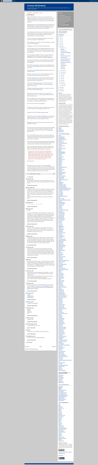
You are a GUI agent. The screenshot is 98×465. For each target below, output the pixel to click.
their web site (52, 141)
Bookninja (60, 164)
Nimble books (61, 265)
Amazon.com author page (63, 31)
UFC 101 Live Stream (31, 323)
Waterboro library (62, 366)
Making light (61, 242)
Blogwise (60, 418)
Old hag (60, 271)
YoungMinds (29, 46)
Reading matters (61, 291)
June (28, 259)
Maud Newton (61, 131)
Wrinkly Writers (31, 25)
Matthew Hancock (62, 246)
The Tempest (61, 348)
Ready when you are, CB (63, 295)
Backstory (60, 149)
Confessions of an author (63, 187)
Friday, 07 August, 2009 (31, 327)
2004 (61, 90)
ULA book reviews (62, 362)
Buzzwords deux (61, 177)
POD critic (60, 283)
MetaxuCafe (61, 247)
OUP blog (40, 108)
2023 (61, 36)
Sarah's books (61, 302)
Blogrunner (60, 414)
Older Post (54, 346)
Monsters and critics (62, 256)
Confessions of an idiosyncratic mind (65, 188)
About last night (61, 141)
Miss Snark (60, 252)
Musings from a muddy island (64, 260)
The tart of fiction (62, 347)
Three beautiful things (62, 355)
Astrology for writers (62, 148)
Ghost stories (63, 63)
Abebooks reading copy (62, 139)
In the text (60, 221)
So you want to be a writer (63, 313)
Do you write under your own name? (65, 199)
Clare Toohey (48, 51)
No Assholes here (64, 65)
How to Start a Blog (62, 429)
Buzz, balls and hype (62, 175)
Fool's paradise (61, 204)
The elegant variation (62, 328)
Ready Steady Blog (62, 294)
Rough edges (61, 299)
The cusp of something (62, 327)
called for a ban (29, 56)
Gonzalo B (29, 202)
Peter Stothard (61, 278)
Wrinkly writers (61, 382)
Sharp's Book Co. (61, 400)
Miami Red (60, 249)
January (62, 85)
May (62, 78)
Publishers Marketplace (63, 396)
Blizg (59, 405)
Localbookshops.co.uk (62, 394)
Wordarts (60, 367)
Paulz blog (60, 380)
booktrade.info (49, 57)
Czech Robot (61, 194)
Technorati (60, 434)
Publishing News (61, 397)
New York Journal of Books (63, 395)
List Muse (60, 237)
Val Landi (60, 363)
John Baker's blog (61, 226)
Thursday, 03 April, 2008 (31, 299)
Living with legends (62, 238)
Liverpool (42, 112)
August (62, 73)
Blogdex (60, 409)
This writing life (61, 353)
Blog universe (61, 416)
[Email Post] (53, 173)
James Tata (60, 225)
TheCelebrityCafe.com (62, 390)
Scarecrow (60, 303)
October (62, 70)
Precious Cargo (61, 285)
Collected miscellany (62, 186)
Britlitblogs (60, 174)
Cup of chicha (61, 193)
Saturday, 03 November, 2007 (32, 257)
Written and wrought (62, 370)
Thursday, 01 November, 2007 (32, 185)
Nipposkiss (60, 266)
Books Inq (60, 168)
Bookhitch (60, 388)
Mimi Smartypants (62, 250)
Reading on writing (62, 293)
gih (27, 330)
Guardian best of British (63, 428)
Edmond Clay (29, 122)
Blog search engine (62, 415)
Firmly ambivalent (62, 202)
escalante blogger (30, 336)
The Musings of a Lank (62, 336)
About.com (60, 140)
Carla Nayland (61, 182)
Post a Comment (29, 342)
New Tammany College (63, 264)
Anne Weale (63, 66)
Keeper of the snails (62, 232)
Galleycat (60, 129)
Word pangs (60, 368)
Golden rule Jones (62, 212)
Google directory (61, 426)
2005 (61, 89)
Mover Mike (61, 259)
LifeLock (28, 309)
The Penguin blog (61, 337)
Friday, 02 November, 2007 (31, 245)
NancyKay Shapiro (62, 261)
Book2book (60, 387)
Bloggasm (60, 155)
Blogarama (60, 406)
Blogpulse (60, 413)
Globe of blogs (61, 425)
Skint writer (61, 309)
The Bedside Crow (62, 323)
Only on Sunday (61, 274)
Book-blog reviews (62, 159)
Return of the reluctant (62, 297)
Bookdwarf (60, 160)
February (62, 83)
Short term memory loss (63, 308)
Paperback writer (61, 276)
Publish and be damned (62, 286)
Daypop (60, 421)
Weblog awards (61, 437)
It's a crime (60, 223)
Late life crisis (61, 375)
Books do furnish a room (63, 167)
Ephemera (60, 201)
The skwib (60, 346)
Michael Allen (62, 15)
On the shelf (61, 273)
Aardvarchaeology (62, 136)
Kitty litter (60, 233)
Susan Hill (60, 317)
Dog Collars (36, 288)
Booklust (60, 163)
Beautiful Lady (46, 25)
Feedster (60, 424)
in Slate (34, 165)
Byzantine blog (61, 178)
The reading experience (63, 341)
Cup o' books (61, 192)
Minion (60, 251)
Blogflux (60, 410)
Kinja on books (61, 430)
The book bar (61, 324)
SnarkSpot (60, 310)
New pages (60, 262)
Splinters (60, 314)
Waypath (60, 435)
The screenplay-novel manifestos (64, 344)
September (63, 72)
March (62, 82)
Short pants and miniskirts (65, 60)
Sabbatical (62, 49)
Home (41, 346)
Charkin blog (61, 183)
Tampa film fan (61, 319)
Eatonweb (60, 423)
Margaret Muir (61, 244)
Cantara (60, 181)
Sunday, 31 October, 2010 (31, 339)
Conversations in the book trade (64, 189)
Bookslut (60, 127)
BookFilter (60, 162)
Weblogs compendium (62, 438)
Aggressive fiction (62, 145)
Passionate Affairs (39, 25)
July (62, 75)
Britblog (60, 420)
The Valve (60, 349)
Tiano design (61, 357)
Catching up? (63, 68)
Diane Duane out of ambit (63, 196)
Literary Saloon (61, 130)
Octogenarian (61, 378)
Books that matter (62, 169)
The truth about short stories (65, 58)
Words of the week (64, 57)
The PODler (61, 338)
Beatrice (60, 150)
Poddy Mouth (61, 284)
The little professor (62, 333)
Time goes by (61, 381)
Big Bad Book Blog (62, 153)
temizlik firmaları (30, 297)
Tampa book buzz (61, 318)
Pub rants (60, 288)
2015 (61, 39)
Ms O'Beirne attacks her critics (66, 62)
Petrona (60, 279)
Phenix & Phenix (61, 280)
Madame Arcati (61, 241)
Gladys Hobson (30, 187)
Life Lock (29, 310)
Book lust (60, 419)
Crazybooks (60, 191)
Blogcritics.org (61, 408)
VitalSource (45, 116)
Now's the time (61, 377)
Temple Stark (61, 320)
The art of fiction (61, 322)
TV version (47, 93)
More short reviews (64, 51)
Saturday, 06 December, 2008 (32, 321)
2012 (61, 44)
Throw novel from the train (63, 356)
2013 (61, 43)
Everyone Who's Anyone (63, 392)
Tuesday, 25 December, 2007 (32, 290)
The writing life (61, 352)
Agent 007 (60, 144)
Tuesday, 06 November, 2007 (32, 268)
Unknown (29, 236)
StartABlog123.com (62, 431)
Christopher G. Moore (62, 184)
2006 (61, 87)
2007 (61, 46)
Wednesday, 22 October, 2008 (32, 305)
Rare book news (61, 290)
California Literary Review (63, 179)
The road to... (61, 342)
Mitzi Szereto (61, 254)
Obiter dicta (61, 270)
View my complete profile (64, 24)
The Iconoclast (61, 329)
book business (40, 38)
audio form (36, 43)
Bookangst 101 (61, 157)
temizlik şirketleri (30, 295)
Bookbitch (60, 158)
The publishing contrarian (63, 339)
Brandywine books (62, 173)
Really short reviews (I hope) (65, 55)
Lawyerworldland (62, 236)
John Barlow (61, 227)
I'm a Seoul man (61, 220)
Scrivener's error (61, 305)
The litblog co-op (61, 331)
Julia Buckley (61, 230)
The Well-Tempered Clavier (37, 82)
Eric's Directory (61, 391)
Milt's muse (61, 376)
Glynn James (61, 211)
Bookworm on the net (62, 172)
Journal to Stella (61, 228)
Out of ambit (61, 275)
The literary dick (61, 332)
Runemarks (34, 77)
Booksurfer (60, 170)
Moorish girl (61, 257)
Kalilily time (61, 231)
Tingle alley (61, 358)
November (63, 48)
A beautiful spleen (62, 138)
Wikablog (60, 439)
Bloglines (60, 411)
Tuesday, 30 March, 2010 (31, 333)
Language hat (61, 235)
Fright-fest (60, 207)
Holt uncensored (61, 217)
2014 (61, 41)
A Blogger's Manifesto (36, 88)
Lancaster (46, 112)
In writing (60, 222)
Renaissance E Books (62, 399)
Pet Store (31, 288)
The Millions (61, 334)
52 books (60, 135)
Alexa (60, 404)
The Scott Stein (61, 343)
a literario (53, 127)
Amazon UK (61, 386)
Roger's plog (61, 298)
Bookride (60, 165)
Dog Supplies (49, 287)
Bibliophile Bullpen (62, 152)
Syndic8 (60, 433)
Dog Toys (44, 287)
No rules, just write (62, 267)
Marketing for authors (62, 245)
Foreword (60, 206)
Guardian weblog (61, 215)
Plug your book (61, 281)
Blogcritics (60, 154)
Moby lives (60, 255)
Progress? (62, 54)
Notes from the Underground (63, 269)
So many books (61, 312)
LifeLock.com (29, 311)
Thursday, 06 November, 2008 (32, 315)
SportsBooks (61, 315)
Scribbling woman (62, 304)
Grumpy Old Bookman (36, 6)
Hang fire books (61, 216)
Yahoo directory (61, 440)
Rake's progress (61, 289)
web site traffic (45, 286)
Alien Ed (60, 146)
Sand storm (60, 300)
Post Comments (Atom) (34, 349)
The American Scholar (31, 48)
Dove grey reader (61, 198)
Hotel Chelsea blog (62, 218)
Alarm (33, 74)
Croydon (39, 112)
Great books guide (62, 213)
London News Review (62, 240)
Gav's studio (61, 208)
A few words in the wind (63, 143)
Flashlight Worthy (62, 203)
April (62, 80)
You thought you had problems (66, 52)
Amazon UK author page (63, 32)
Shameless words (61, 307)
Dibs (59, 197)
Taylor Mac (29, 112)
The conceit (61, 326)
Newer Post (27, 346)
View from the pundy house (63, 365)
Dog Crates (40, 287)
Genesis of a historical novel (63, 210)
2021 (61, 38)
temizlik (28, 294)
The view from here (62, 351)
